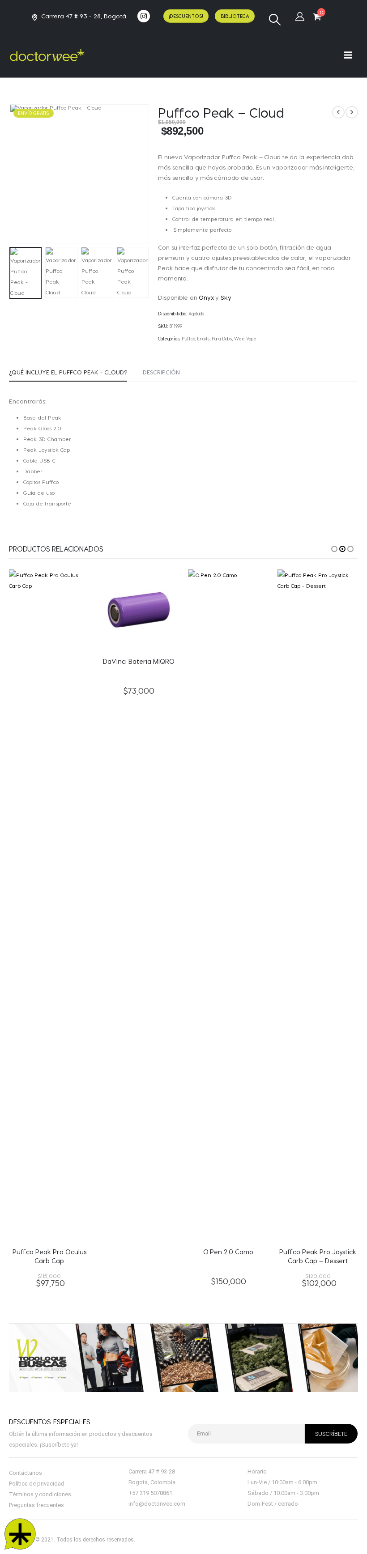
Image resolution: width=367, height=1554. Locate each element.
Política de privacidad (36, 1483)
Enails (203, 338)
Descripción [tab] (161, 372)
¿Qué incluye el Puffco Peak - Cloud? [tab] (68, 372)
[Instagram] (143, 16)
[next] (352, 112)
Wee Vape (245, 338)
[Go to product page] (49, 904)
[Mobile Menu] (351, 55)
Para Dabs (222, 338)
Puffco (188, 338)
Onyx (206, 297)
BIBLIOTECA (235, 16)
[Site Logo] (47, 55)
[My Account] (299, 16)
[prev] (338, 112)
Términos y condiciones (40, 1494)
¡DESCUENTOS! (186, 16)
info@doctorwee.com (156, 1503)
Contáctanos (25, 1472)
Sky (226, 297)
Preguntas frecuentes (36, 1505)
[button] (275, 19)
